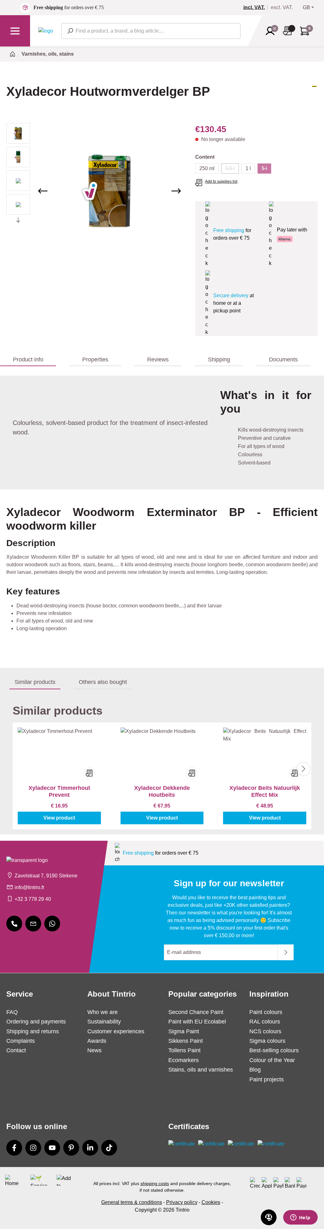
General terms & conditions (131, 1202)
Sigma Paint (183, 1031)
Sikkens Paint (185, 1041)
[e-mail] (33, 923)
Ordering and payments (36, 1021)
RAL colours (264, 1021)
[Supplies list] (289, 30)
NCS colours (265, 1031)
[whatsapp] (52, 923)
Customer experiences (115, 1031)
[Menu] (15, 31)
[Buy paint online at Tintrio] (45, 30)
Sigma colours (267, 1041)
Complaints (20, 1041)
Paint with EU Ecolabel (197, 1021)
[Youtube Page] (52, 1148)
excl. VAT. (282, 7)
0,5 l (232, 170)
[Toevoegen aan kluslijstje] (89, 773)
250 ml (207, 168)
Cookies (211, 1202)
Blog (255, 1069)
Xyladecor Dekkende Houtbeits (162, 791)
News (94, 1050)
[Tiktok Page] (109, 1148)
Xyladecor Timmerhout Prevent (59, 791)
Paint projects (266, 1079)
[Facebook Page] (14, 1148)
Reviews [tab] (158, 359)
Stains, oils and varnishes (200, 1069)
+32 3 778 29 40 (33, 899)
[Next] (176, 191)
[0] (256, 7)
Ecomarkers (183, 1060)
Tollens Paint (184, 1050)
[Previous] (42, 191)
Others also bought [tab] (103, 682)
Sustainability (104, 1021)
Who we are (102, 1012)
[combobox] (150, 31)
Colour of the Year (272, 1060)
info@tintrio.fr (29, 887)
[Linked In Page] (90, 1148)
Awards (96, 1041)
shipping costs (154, 1183)
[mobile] (14, 923)
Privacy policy (181, 1202)
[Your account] (272, 31)
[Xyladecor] (314, 97)
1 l (248, 168)
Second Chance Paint (195, 1012)
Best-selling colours (274, 1050)
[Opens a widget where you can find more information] (300, 1218)
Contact (16, 1050)
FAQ (12, 1012)
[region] (94, 191)
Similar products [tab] (35, 682)
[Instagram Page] (33, 1148)
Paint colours (265, 1012)
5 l (266, 170)
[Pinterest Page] (71, 1148)
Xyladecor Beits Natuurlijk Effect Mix (264, 791)
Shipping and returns (32, 1031)
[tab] (28, 360)
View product (59, 817)
